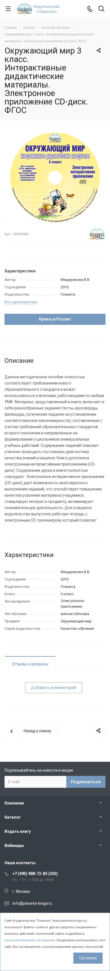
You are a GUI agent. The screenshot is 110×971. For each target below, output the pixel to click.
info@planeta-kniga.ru (32, 903)
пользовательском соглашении (30, 940)
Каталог (13, 817)
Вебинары (14, 845)
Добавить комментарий (53, 687)
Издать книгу (18, 831)
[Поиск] (101, 9)
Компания (14, 803)
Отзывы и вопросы (30, 664)
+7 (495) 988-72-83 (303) (35, 873)
